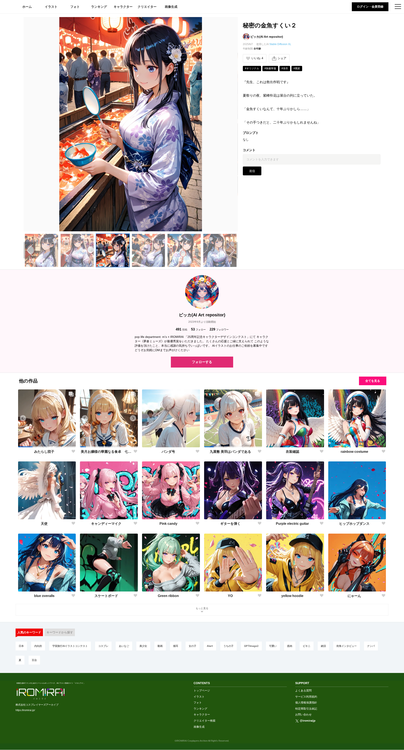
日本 (21, 645)
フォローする (202, 362)
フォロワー (219, 329)
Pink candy (168, 523)
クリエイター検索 (204, 720)
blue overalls (44, 596)
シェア (282, 58)
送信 (252, 171)
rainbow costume (354, 451)
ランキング (99, 6)
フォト (75, 6)
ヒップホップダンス (354, 523)
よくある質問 (303, 690)
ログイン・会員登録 (370, 6)
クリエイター (147, 6)
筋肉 (289, 645)
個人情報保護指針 (306, 702)
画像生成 (171, 6)
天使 (44, 523)
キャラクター (123, 6)
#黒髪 (297, 68)
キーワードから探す (60, 632)
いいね (257, 58)
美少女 (143, 645)
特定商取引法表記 (306, 708)
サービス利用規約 (306, 696)
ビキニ (306, 645)
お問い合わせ (303, 714)
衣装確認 (292, 451)
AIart (210, 645)
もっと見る (202, 608)
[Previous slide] (30, 250)
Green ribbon (168, 596)
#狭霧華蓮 (270, 68)
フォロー (198, 329)
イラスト (51, 6)
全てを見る (372, 380)
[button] (41, 250)
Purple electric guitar (292, 523)
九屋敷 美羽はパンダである (230, 451)
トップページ (202, 690)
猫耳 (175, 645)
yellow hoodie (292, 596)
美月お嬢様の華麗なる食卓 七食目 (106, 451)
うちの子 (228, 645)
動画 (160, 645)
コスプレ (103, 645)
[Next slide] (232, 250)
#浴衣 (285, 68)
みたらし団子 (44, 451)
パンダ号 (168, 451)
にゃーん (354, 596)
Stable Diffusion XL (280, 44)
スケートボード (106, 596)
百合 (34, 660)
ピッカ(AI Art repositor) (266, 36)
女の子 (192, 645)
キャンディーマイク (106, 523)
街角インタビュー (346, 645)
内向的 (38, 645)
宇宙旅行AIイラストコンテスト (70, 645)
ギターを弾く (230, 523)
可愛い (273, 645)
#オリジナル (252, 68)
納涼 (323, 645)
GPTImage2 (251, 645)
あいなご (124, 645)
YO (230, 596)
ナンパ (371, 645)
